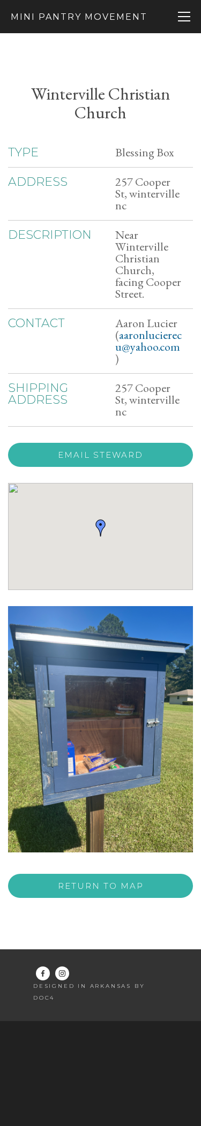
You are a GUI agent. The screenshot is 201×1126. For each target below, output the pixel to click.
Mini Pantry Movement (79, 17)
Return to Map (101, 886)
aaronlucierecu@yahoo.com (148, 340)
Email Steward (100, 455)
